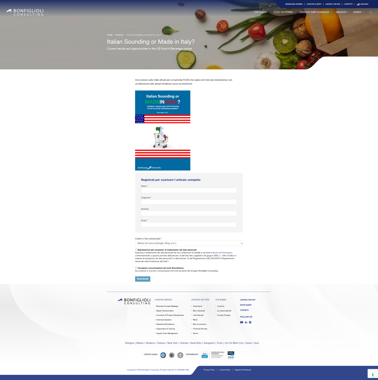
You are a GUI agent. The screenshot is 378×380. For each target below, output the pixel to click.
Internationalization (164, 319)
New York (172, 343)
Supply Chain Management (167, 333)
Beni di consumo (199, 324)
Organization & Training (165, 328)
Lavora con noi (332, 4)
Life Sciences (198, 315)
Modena (150, 343)
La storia (220, 306)
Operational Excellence (165, 324)
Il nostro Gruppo (223, 315)
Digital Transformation (165, 310)
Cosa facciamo (283, 12)
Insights (341, 12)
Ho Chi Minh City (234, 343)
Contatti (348, 4)
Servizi (195, 333)
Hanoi (248, 343)
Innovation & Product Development (170, 315)
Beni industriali (199, 310)
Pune (220, 343)
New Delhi (195, 343)
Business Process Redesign (167, 306)
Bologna (129, 343)
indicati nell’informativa (221, 252)
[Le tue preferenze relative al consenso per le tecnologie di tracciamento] (373, 375)
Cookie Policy (224, 369)
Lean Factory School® (314, 12)
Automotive (197, 306)
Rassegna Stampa (294, 4)
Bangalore (209, 343)
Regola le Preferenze (243, 369)
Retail (195, 319)
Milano (140, 343)
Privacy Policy (209, 369)
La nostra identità (224, 310)
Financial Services (200, 328)
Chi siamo (260, 12)
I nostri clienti (314, 4)
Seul (256, 343)
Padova (161, 343)
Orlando (184, 343)
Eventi (357, 12)
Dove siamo (245, 305)
